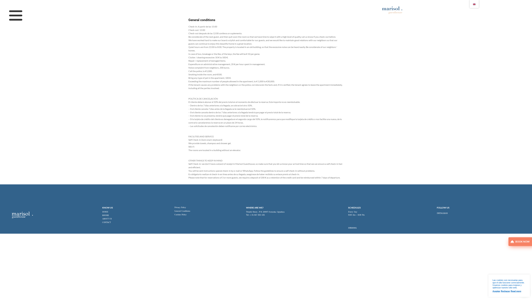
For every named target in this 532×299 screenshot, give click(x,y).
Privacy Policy (180, 207)
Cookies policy (180, 214)
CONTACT (106, 222)
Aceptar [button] (496, 291)
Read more (516, 291)
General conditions (182, 211)
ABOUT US (107, 219)
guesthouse (18, 216)
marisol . (22, 213)
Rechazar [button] (505, 291)
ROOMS (105, 215)
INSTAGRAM (442, 213)
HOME (105, 212)
